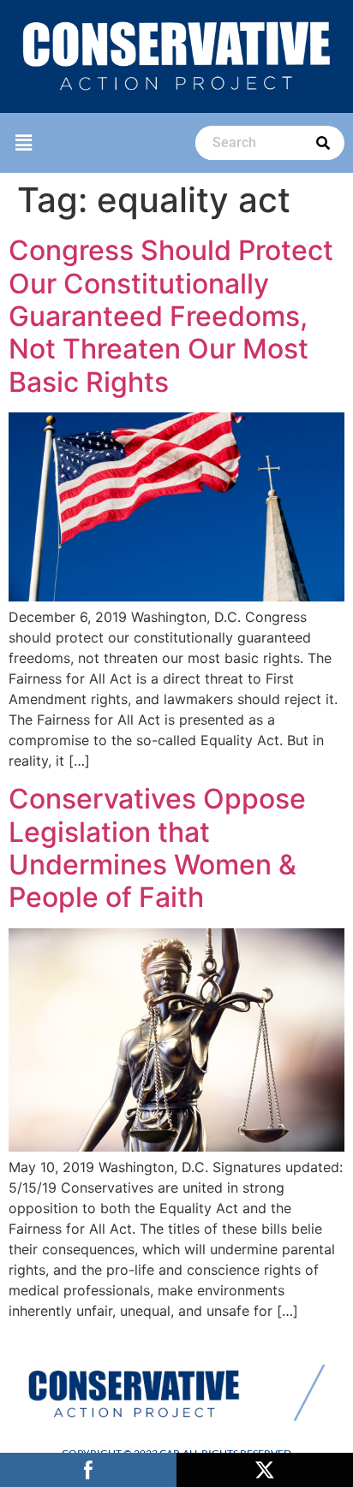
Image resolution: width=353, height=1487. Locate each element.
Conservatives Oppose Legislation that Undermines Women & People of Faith (157, 848)
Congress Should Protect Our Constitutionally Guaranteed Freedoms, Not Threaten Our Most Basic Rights (171, 316)
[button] (23, 143)
